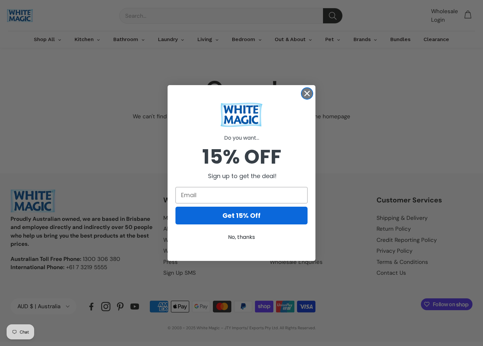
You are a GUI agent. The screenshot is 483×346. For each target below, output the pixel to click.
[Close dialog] (307, 93)
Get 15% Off (241, 215)
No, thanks (241, 237)
